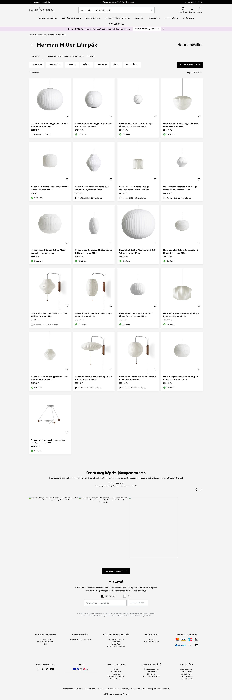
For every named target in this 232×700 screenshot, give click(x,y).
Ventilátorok (93, 18)
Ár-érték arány (186, 674)
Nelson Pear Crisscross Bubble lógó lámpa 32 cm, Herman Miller (180, 188)
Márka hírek (151, 674)
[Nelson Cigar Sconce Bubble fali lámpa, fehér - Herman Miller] (94, 298)
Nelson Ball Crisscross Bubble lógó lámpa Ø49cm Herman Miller (135, 315)
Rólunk (116, 669)
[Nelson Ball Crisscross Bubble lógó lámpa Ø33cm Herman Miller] (138, 108)
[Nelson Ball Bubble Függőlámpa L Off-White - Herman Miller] (138, 234)
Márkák (46, 34)
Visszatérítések (116, 644)
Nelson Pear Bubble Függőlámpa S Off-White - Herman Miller (49, 378)
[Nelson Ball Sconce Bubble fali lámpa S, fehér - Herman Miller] (138, 361)
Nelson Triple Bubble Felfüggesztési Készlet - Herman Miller (48, 441)
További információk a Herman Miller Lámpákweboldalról (70, 56)
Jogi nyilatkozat (116, 671)
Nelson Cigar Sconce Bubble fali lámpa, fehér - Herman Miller (93, 315)
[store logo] (41, 10)
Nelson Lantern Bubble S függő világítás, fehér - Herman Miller (134, 188)
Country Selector (116, 679)
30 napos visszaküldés (151, 642)
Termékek (35, 56)
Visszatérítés (116, 642)
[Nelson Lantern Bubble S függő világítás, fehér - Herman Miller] (138, 171)
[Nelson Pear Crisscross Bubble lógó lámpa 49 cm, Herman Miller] (94, 171)
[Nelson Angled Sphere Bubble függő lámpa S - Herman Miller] (182, 234)
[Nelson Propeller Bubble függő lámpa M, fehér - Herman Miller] (182, 298)
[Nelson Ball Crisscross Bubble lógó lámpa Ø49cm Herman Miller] (138, 298)
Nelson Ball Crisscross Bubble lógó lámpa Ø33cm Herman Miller (135, 125)
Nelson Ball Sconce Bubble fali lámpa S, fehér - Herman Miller (138, 378)
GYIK (45, 644)
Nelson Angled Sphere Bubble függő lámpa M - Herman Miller (180, 378)
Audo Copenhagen (186, 669)
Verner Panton (187, 671)
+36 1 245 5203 (45, 639)
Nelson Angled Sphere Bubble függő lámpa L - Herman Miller (48, 251)
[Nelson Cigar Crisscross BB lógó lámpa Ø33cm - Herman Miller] (94, 234)
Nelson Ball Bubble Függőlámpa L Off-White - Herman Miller (137, 251)
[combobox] (116, 10)
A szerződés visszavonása (116, 646)
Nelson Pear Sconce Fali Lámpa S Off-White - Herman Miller (49, 315)
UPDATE (147, 29)
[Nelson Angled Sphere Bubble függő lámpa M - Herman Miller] (182, 361)
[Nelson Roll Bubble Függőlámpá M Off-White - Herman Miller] (50, 171)
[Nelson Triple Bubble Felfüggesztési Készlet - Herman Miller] (50, 424)
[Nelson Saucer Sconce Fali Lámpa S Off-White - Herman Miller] (94, 361)
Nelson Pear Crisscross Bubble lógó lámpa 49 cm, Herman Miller (92, 188)
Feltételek (116, 674)
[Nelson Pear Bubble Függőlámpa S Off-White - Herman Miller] (50, 361)
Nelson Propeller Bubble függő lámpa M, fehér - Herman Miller (181, 315)
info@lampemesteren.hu (45, 642)
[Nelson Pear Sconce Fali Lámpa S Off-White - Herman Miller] (50, 298)
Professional (116, 23)
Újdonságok (171, 18)
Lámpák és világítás (36, 34)
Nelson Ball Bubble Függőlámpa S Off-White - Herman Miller (93, 125)
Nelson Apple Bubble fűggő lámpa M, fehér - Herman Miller (181, 125)
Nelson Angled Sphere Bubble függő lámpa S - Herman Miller (180, 251)
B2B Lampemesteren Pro (151, 676)
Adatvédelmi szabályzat (116, 676)
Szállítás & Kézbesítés (116, 639)
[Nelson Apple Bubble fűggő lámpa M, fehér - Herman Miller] (182, 108)
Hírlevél (151, 639)
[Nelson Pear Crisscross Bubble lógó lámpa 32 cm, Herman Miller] (182, 171)
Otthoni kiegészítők (186, 676)
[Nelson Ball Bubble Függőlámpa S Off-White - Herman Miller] (94, 108)
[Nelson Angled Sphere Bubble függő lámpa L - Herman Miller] (50, 234)
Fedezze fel (125, 29)
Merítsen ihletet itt (114, 571)
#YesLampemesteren (151, 669)
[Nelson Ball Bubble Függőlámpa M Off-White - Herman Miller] (50, 108)
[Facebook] (38, 669)
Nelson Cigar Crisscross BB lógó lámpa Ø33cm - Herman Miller (93, 251)
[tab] (36, 65)
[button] (66, 116)
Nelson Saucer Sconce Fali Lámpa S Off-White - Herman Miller (94, 378)
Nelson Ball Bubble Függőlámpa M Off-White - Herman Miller (49, 125)
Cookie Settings (151, 671)
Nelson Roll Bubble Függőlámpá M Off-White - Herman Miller (49, 188)
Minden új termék (187, 679)
